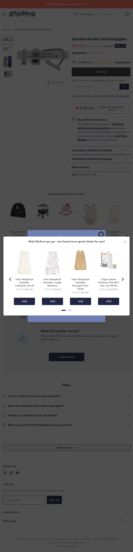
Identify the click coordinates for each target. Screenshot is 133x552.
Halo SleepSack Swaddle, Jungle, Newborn (52, 282)
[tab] (63, 310)
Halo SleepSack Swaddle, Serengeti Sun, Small (81, 284)
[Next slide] (122, 279)
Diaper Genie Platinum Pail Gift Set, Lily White (108, 282)
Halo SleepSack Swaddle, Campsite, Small (24, 282)
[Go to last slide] (10, 279)
